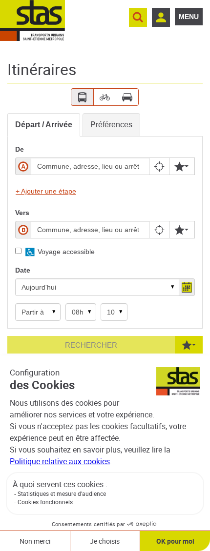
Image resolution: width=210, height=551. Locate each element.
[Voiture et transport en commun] (127, 97)
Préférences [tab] (111, 124)
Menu (189, 16)
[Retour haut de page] (192, 351)
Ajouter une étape (46, 191)
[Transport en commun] (82, 97)
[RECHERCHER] (138, 17)
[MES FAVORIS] (182, 166)
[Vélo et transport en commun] (104, 97)
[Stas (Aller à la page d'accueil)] (32, 20)
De (19, 149)
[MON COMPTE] (161, 17)
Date (22, 270)
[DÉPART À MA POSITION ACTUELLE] (160, 166)
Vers (22, 212)
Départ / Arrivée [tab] (43, 124)
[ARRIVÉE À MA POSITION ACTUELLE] (160, 229)
